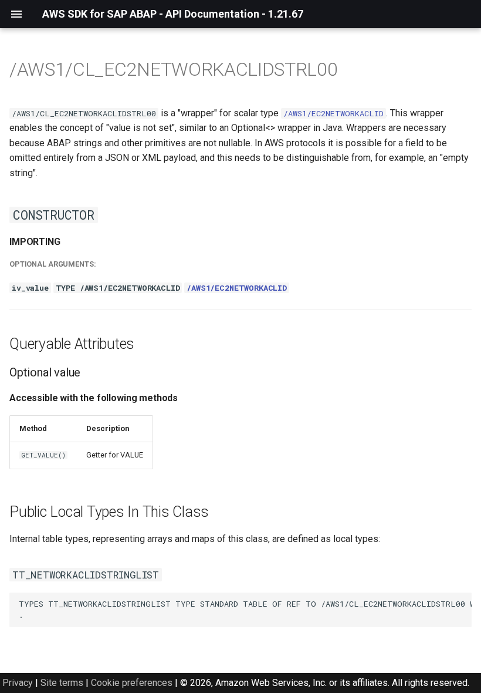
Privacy (17, 682)
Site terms (61, 682)
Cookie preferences (131, 682)
